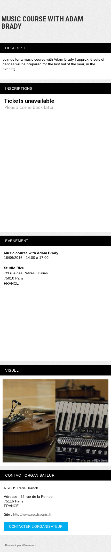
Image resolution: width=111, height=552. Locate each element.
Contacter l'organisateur (35, 527)
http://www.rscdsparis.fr (32, 514)
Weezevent (29, 545)
